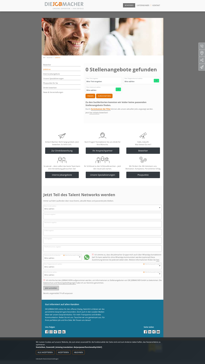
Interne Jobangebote (51, 74)
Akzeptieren (63, 352)
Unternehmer (143, 5)
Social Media (201, 60)
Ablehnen (78, 352)
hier (157, 260)
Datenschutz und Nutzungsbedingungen (59, 283)
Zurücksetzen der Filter (101, 109)
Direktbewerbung (201, 67)
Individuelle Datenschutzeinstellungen (47, 359)
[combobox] (103, 81)
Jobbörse (47, 69)
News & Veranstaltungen (53, 92)
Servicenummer (201, 46)
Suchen (90, 96)
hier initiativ (94, 112)
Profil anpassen (66, 293)
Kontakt (156, 5)
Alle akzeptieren (45, 352)
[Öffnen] (156, 80)
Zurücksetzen (104, 96)
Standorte (201, 53)
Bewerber (129, 5)
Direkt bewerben (50, 87)
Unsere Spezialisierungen (53, 78)
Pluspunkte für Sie (50, 83)
